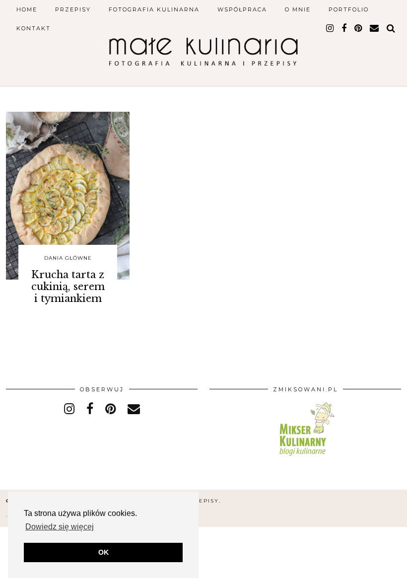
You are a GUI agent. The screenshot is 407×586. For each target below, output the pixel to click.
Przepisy (73, 9)
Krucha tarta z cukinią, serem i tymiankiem (68, 286)
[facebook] (344, 28)
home (26, 9)
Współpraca (242, 9)
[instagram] (330, 28)
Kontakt (33, 28)
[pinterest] (358, 28)
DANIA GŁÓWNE (68, 258)
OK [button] (103, 552)
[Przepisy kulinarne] (305, 457)
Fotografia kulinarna (154, 9)
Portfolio (349, 9)
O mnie (298, 9)
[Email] (375, 28)
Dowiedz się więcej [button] (59, 526)
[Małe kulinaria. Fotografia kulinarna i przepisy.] (203, 47)
